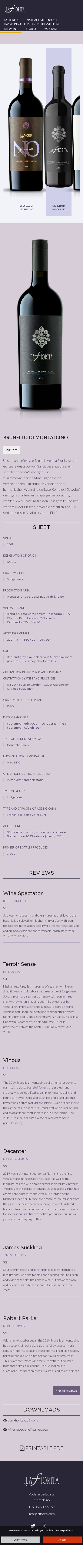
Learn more (20, 1539)
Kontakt (51, 28)
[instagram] (44, 1525)
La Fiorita (11, 20)
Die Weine (10, 29)
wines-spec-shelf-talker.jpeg (27, 1429)
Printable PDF (43, 1448)
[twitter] (33, 1525)
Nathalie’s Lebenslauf (42, 20)
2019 (10, 450)
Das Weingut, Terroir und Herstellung (32, 24)
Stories (31, 28)
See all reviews (66, 1391)
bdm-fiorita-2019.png (22, 1420)
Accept (62, 1539)
